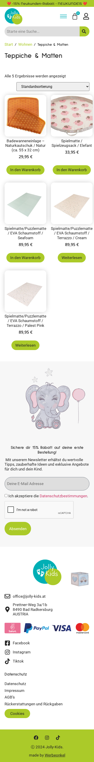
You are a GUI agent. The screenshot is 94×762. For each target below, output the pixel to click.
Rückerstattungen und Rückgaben (34, 704)
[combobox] (42, 31)
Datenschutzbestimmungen (63, 496)
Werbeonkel (55, 755)
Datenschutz (15, 683)
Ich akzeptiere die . (48, 496)
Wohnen (25, 44)
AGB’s (10, 697)
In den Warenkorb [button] (25, 170)
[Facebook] (36, 737)
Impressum (14, 690)
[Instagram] (47, 737)
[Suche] (84, 31)
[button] (17, 713)
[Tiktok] (58, 737)
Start (9, 44)
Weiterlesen (72, 257)
